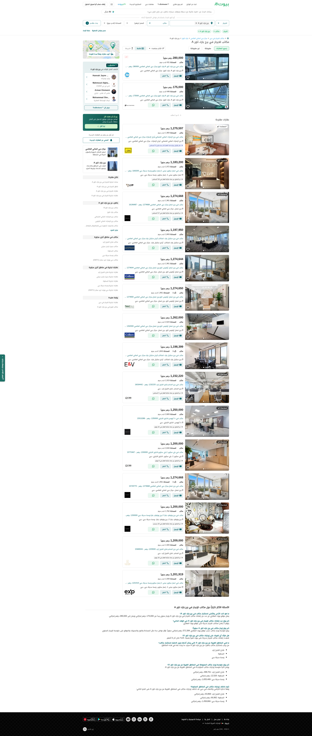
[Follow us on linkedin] (139, 719)
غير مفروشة (195, 48)
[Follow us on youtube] (128, 719)
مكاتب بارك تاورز (112, 212)
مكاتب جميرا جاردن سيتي (109, 247)
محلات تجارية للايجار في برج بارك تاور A (105, 182)
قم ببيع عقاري (177, 4)
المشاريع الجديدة (135, 4)
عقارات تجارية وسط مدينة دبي (108, 286)
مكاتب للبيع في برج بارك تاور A (107, 307)
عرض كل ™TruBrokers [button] (101, 107)
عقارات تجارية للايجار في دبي (108, 303)
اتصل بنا (207, 719)
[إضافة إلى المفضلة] (188, 77)
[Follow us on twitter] (145, 719)
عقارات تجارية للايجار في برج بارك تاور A (105, 196)
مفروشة (208, 48)
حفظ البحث (86, 30)
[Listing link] (176, 67)
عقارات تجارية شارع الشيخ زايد (108, 272)
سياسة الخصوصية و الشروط (191, 719)
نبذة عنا (226, 719)
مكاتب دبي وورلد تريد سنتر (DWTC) (105, 260)
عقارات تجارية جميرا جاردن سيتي (107, 277)
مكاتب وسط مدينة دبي (110, 256)
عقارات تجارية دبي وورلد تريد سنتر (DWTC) (103, 290)
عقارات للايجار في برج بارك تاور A (107, 191)
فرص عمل (217, 719)
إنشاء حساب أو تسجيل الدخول (95, 4)
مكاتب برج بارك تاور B (111, 208)
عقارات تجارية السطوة (110, 281)
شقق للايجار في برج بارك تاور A (107, 187)
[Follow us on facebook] (151, 719)
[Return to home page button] (221, 4)
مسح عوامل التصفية (99, 30)
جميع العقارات (221, 48)
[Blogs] (122, 4)
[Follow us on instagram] (134, 719)
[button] (222, 23)
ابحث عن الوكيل (191, 4)
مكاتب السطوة (113, 251)
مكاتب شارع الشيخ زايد (110, 242)
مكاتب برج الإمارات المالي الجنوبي (106, 221)
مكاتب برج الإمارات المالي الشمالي (106, 217)
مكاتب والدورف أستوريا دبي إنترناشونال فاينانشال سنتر (101, 226)
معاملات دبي (149, 4)
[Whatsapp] (153, 105)
